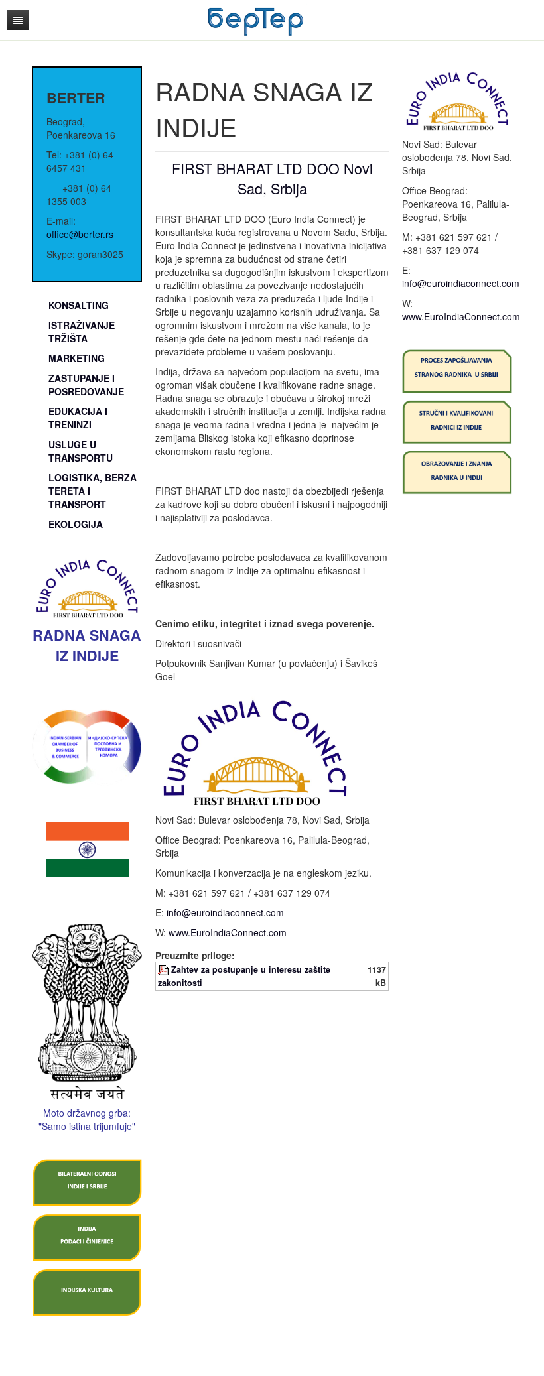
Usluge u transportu (80, 451)
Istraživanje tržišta (81, 331)
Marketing (76, 358)
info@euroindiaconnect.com (225, 912)
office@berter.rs (79, 234)
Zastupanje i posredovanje (86, 384)
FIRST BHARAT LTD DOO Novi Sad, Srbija (272, 178)
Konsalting (78, 305)
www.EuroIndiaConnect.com (228, 932)
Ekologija (75, 524)
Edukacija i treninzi (77, 418)
